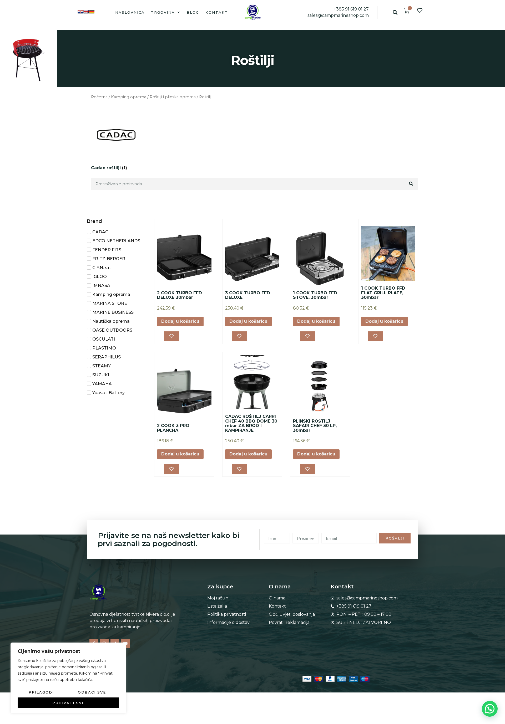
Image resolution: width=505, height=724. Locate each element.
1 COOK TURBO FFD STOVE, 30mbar (315, 295)
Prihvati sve (68, 703)
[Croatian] (80, 11)
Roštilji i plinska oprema (173, 97)
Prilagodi (41, 692)
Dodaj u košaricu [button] (180, 321)
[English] (86, 11)
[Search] (411, 184)
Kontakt (216, 12)
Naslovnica (130, 12)
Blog (192, 12)
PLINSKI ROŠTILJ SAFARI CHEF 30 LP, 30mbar (315, 426)
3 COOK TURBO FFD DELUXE (247, 295)
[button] (395, 12)
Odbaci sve (92, 692)
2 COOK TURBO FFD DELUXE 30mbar (179, 295)
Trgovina (163, 12)
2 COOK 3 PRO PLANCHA (173, 428)
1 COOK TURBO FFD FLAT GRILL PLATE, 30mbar (383, 293)
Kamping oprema (128, 97)
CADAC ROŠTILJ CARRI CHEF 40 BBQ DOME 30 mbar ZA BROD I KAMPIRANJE (251, 423)
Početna (99, 97)
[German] (91, 11)
